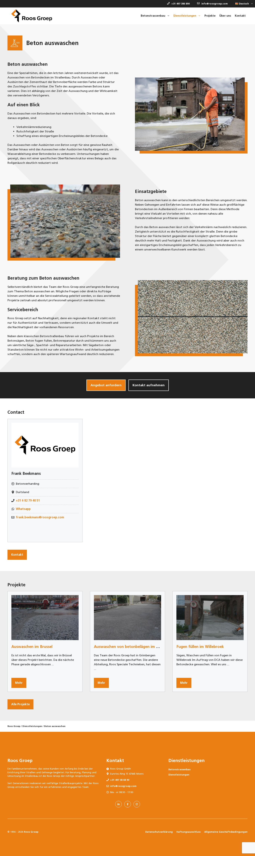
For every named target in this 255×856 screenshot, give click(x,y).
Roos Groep (13, 726)
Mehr (19, 683)
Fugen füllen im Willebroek (200, 646)
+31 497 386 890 (180, 3)
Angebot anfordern (106, 385)
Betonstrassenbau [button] (153, 15)
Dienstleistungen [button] (184, 15)
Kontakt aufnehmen (149, 385)
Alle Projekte (20, 704)
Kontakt (240, 15)
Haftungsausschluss (188, 831)
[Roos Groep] (31, 15)
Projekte (210, 15)
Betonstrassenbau (179, 769)
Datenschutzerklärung (159, 831)
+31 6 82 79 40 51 (28, 500)
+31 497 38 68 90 (119, 779)
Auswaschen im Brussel (31, 646)
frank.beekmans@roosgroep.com (40, 517)
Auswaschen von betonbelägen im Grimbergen (135, 646)
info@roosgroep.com (214, 3)
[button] (243, 3)
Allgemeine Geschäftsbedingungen (226, 831)
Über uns (225, 15)
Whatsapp (23, 509)
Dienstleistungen (32, 726)
